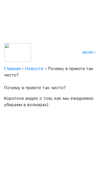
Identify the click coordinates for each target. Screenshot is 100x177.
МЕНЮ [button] (87, 52)
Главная (12, 68)
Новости (34, 68)
